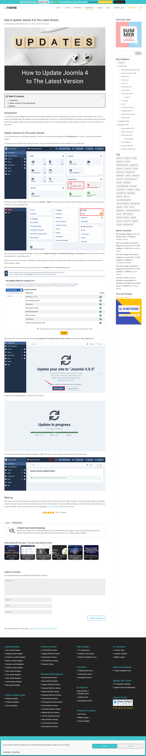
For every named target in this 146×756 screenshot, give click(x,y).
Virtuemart (124, 117)
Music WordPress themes (50, 719)
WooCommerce (128, 224)
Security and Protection (132, 210)
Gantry (126, 97)
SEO (119, 214)
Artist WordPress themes (50, 706)
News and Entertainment (124, 200)
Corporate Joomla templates (15, 664)
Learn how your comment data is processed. (43, 629)
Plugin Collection (126, 128)
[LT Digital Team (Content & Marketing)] (11, 530)
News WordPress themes (50, 681)
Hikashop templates (12, 698)
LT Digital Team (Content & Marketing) (16, 24)
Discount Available (83, 721)
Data (135, 168)
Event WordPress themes (50, 723)
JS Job (123, 101)
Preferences (130, 746)
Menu (126, 196)
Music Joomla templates (13, 671)
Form (119, 182)
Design (120, 63)
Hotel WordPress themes (50, 698)
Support (99, 8)
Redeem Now (119, 2)
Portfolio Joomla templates (14, 668)
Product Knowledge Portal (122, 671)
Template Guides (126, 111)
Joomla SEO (121, 189)
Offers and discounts (123, 203)
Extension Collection (127, 73)
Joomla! (67, 8)
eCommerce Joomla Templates (15, 657)
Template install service (85, 671)
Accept (105, 746)
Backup (128, 158)
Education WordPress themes (51, 688)
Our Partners (82, 714)
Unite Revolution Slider (127, 114)
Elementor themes (47, 664)
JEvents (123, 83)
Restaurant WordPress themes (51, 695)
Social (119, 221)
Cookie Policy (7, 752)
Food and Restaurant (131, 179)
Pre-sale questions (84, 650)
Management (121, 193)
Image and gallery (122, 186)
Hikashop (124, 76)
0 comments (45, 24)
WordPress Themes (122, 239)
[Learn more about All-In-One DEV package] (129, 324)
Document (120, 172)
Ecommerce (130, 172)
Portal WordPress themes (50, 661)
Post (132, 207)
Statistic (127, 221)
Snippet (133, 217)
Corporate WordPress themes (51, 709)
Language (130, 189)
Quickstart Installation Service (87, 657)
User (119, 224)
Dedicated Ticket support (86, 654)
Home (58, 8)
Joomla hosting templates (14, 682)
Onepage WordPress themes (51, 654)
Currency (128, 168)
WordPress (77, 8)
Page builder (135, 203)
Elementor (128, 139)
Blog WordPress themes (49, 678)
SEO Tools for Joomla (123, 217)
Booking (120, 161)
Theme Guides (125, 142)
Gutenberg (127, 182)
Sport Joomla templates (13, 678)
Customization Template (123, 262)
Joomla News (125, 87)
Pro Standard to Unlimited (122, 684)
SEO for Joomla (128, 214)
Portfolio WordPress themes (51, 716)
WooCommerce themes (49, 657)
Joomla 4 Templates (53, 507)
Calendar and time (122, 165)
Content (120, 168)
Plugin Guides (125, 135)
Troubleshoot (122, 121)
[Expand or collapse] (103, 96)
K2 (122, 104)
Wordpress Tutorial (126, 149)
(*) (88, 691)
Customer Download (120, 654)
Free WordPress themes (49, 650)
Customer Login (119, 8)
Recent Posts (17, 523)
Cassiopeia (134, 165)
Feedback (135, 175)
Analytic (120, 158)
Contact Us (132, 8)
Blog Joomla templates (13, 685)
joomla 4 (133, 186)
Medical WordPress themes (50, 712)
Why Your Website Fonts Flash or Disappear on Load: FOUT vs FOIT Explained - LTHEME (128, 245)
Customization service (85, 674)
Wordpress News (126, 145)
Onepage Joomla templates (14, 654)
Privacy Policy (16, 752)
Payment (119, 207)
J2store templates (11, 706)
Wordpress (121, 125)
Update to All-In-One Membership (124, 687)
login (137, 189)
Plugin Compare (125, 132)
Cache (127, 161)
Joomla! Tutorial (126, 93)
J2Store (123, 80)
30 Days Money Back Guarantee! (123, 708)
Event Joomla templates (13, 675)
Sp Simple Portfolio (126, 107)
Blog (108, 8)
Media (119, 196)
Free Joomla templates (13, 650)
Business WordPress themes (51, 684)
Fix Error (120, 179)
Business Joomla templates (14, 661)
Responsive (120, 210)
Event (128, 175)
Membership (89, 8)
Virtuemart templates (12, 702)
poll (126, 207)
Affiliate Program (83, 718)
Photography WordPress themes (52, 702)
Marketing (131, 193)
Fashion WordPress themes (50, 692)
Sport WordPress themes (50, 726)
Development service (84, 678)
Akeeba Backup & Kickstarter (129, 70)
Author (7, 523)
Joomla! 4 (38, 24)
